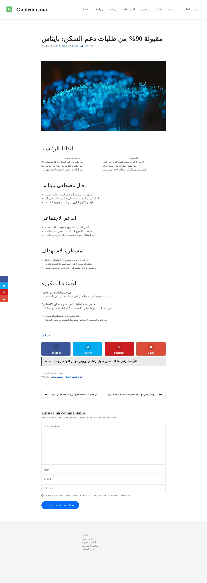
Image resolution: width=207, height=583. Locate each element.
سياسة (99, 9)
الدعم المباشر (76, 377)
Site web (48, 488)
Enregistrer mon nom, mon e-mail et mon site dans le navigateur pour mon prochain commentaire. (88, 495)
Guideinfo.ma (31, 9)
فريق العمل (87, 538)
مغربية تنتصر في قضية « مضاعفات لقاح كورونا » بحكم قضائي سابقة (77, 394)
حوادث (158, 9)
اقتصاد (85, 9)
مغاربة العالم (190, 9)
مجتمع (144, 9)
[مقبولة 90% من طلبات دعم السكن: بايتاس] (103, 62)
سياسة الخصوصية (90, 546)
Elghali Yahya (84, 46)
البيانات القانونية (89, 542)
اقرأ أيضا (45, 335)
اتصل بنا (85, 535)
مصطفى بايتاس (57, 377)
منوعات (173, 9)
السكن (67, 377)
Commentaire (50, 426)
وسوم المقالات (89, 549)
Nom (46, 469)
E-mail (47, 479)
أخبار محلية (129, 9)
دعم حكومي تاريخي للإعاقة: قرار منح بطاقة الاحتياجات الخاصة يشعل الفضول (137, 394)
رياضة (113, 9)
